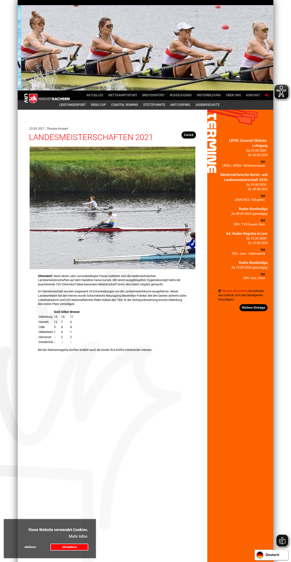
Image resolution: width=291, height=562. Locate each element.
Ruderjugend (181, 95)
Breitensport (153, 95)
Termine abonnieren (235, 291)
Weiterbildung (209, 95)
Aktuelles (94, 95)
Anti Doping (180, 105)
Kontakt (253, 95)
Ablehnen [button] (30, 547)
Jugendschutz (207, 105)
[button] (243, 154)
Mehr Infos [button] (78, 536)
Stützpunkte (154, 105)
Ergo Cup (98, 105)
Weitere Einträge (253, 307)
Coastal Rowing (124, 105)
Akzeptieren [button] (69, 547)
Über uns (233, 95)
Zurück (189, 135)
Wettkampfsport (122, 95)
